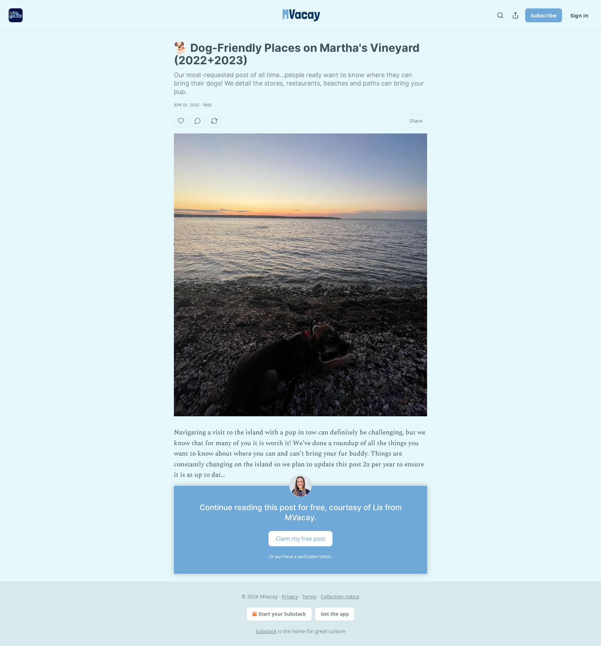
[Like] (181, 121)
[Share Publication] (515, 15)
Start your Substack (282, 614)
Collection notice (340, 596)
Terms (309, 596)
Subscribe (543, 15)
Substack (266, 631)
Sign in (579, 15)
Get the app (335, 614)
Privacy (290, 596)
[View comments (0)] (198, 121)
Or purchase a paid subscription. (300, 556)
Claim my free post (300, 538)
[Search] (500, 15)
